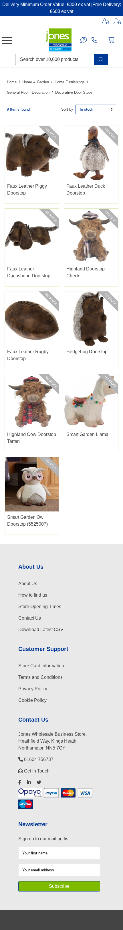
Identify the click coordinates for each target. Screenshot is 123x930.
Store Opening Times (39, 606)
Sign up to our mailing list (44, 838)
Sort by (67, 109)
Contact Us (29, 618)
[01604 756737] (94, 40)
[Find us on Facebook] (19, 782)
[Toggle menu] (7, 40)
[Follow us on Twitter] (39, 782)
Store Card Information (41, 665)
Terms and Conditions (40, 677)
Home (12, 82)
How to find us (32, 595)
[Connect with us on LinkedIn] (29, 782)
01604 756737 (38, 759)
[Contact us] (83, 40)
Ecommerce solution (80, 917)
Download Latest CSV (41, 629)
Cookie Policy (32, 700)
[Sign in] (105, 21)
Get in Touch (36, 770)
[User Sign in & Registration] (117, 21)
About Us (27, 583)
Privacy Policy (32, 688)
